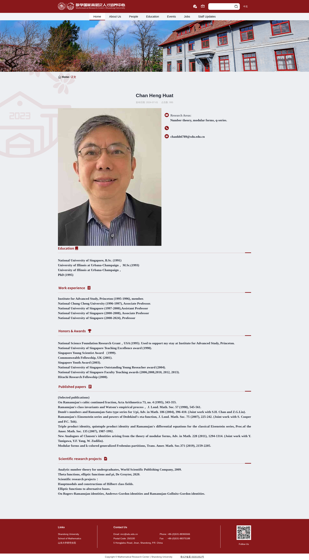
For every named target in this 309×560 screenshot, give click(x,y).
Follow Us (244, 544)
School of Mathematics (69, 538)
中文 (245, 6)
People (133, 16)
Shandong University (68, 534)
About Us (115, 16)
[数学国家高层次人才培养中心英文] (91, 6)
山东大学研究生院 (67, 542)
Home (97, 16)
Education (152, 16)
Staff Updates (207, 16)
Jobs (187, 16)
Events (171, 16)
